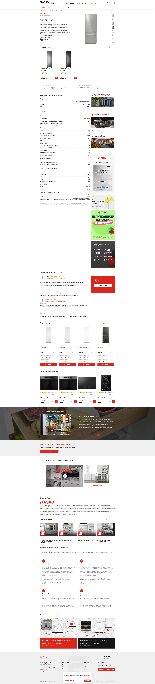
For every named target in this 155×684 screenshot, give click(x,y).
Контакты (113, 7)
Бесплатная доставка (47, 564)
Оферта (101, 681)
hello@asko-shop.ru (46, 672)
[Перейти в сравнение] (107, 3)
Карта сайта (97, 681)
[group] (49, 533)
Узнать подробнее (69, 680)
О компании (64, 7)
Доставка (70, 7)
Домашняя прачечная (88, 664)
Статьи (91, 7)
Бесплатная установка (85, 564)
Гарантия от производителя (86, 593)
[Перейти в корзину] (114, 3)
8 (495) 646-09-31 (70, 3)
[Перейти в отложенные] (110, 3)
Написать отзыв (103, 285)
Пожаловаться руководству (106, 669)
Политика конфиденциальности (109, 681)
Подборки (75, 664)
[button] (109, 47)
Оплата (74, 7)
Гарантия (84, 7)
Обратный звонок (93, 3)
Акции (88, 7)
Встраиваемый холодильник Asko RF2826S (55, 278)
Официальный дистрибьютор (49, 593)
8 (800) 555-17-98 (81, 3)
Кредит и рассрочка (105, 7)
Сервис (79, 7)
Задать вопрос (49, 451)
